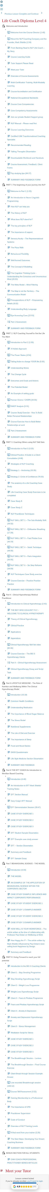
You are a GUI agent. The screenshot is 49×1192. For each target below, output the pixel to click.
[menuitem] (1, 6)
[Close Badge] (37, 1184)
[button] (1, 2)
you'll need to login (35, 1181)
